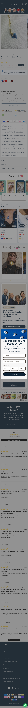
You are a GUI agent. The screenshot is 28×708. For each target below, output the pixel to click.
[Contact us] (25, 705)
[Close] (25, 331)
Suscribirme (14, 374)
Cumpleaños (6, 365)
